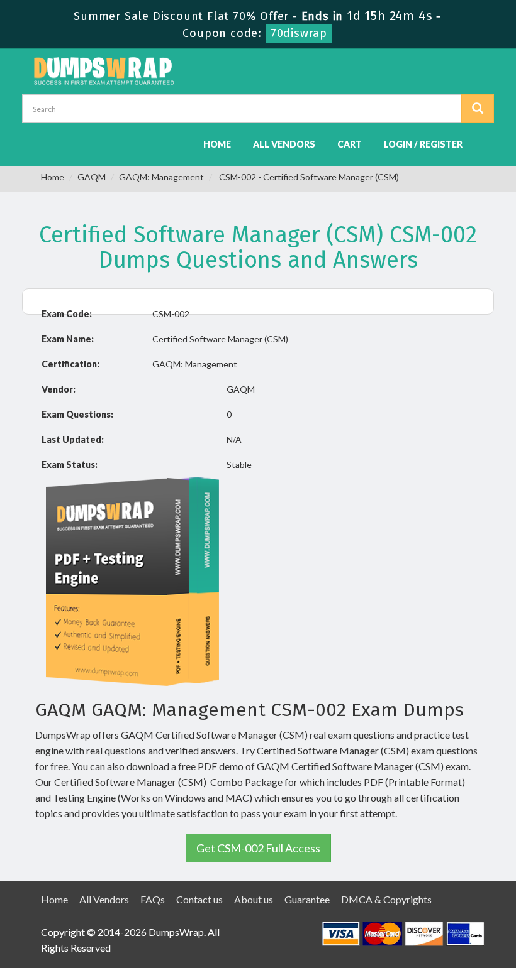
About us (253, 899)
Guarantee (307, 899)
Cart (349, 144)
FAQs (152, 899)
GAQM (91, 176)
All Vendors (284, 144)
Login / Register (423, 144)
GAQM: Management (161, 176)
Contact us (199, 899)
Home (217, 144)
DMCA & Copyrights (386, 899)
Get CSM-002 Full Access (258, 848)
